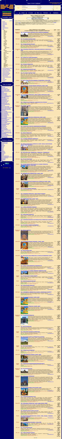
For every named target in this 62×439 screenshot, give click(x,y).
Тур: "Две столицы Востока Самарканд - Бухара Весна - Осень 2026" (35, 80)
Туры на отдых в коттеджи (6, 108)
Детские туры (3, 127)
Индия (5, 38)
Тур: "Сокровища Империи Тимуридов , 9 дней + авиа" (32, 241)
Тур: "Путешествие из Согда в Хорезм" (29, 275)
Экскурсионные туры (5, 100)
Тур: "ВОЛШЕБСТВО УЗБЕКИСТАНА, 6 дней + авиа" (32, 173)
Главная (16, 14)
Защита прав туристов (7, 13)
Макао (6, 46)
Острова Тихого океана (6, 70)
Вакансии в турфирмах (7, 15)
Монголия (5, 52)
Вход (59, 3)
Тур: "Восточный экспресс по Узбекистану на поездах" (33, 336)
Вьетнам (5, 36)
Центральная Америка (6, 73)
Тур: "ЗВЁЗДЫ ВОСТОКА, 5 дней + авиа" (29, 198)
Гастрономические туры (5, 104)
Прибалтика (4, 22)
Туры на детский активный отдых (6, 130)
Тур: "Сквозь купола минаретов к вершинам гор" (31, 265)
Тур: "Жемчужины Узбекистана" (27, 376)
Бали (5, 42)
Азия (3, 29)
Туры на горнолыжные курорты (6, 121)
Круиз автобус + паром (5, 89)
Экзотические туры (4, 101)
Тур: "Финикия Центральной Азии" (28, 69)
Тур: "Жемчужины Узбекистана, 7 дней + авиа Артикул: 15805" (34, 403)
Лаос (4, 49)
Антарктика (4, 79)
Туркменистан (6, 64)
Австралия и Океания (6, 69)
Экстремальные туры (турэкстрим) (5, 125)
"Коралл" (17, 265)
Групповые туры (4, 102)
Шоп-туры (3, 105)
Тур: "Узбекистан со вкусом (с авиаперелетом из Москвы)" (33, 126)
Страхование (3, 8)
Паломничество (4, 99)
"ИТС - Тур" (17, 57)
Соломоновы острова (8, 51)
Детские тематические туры (6, 131)
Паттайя (6, 60)
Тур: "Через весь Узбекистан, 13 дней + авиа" (30, 306)
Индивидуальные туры (5, 103)
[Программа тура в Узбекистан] (50, 36)
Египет (2, 148)
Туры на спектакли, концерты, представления (6, 118)
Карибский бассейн (5, 74)
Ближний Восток (5, 27)
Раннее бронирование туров (6, 86)
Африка (3, 26)
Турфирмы (55, 12)
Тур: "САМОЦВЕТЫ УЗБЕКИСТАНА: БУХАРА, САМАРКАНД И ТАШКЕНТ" (36, 292)
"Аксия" (17, 219)
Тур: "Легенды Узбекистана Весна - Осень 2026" (31, 422)
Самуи (6, 62)
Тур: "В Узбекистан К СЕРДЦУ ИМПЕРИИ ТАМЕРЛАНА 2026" (33, 270)
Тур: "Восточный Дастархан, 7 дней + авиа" (30, 297)
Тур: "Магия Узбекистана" (26, 132)
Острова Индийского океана (7, 68)
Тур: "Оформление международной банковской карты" (33, 363)
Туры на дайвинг (4, 122)
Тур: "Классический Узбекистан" (28, 285)
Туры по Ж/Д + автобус (5, 90)
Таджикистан (6, 58)
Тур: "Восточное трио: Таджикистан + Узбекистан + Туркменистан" (35, 152)
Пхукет (6, 61)
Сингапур (5, 57)
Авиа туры (3, 87)
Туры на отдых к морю (5, 106)
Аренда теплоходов (4, 134)
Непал (4, 54)
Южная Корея (6, 66)
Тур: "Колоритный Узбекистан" (27, 315)
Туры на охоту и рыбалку (5, 123)
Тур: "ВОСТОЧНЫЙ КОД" (26, 326)
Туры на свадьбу (4, 116)
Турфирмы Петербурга (10, 7)
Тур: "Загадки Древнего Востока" (28, 44)
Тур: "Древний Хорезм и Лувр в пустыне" (30, 410)
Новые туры (11, 6)
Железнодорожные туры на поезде (6, 91)
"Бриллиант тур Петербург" (17, 32)
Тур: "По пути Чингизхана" (26, 158)
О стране (31, 12)
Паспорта (45, 12)
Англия (2, 144)
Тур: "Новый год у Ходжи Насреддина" (29, 57)
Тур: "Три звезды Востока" (26, 368)
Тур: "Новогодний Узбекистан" (27, 214)
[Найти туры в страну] (11, 20)
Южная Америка (5, 75)
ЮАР (2, 160)
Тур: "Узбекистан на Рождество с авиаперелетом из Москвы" (34, 102)
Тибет (5, 48)
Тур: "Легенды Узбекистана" (27, 64)
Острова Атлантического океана (6, 78)
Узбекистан (5, 65)
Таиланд (5, 59)
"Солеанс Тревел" (17, 189)
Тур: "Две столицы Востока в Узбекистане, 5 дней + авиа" (33, 117)
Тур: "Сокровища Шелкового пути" (28, 396)
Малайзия (5, 50)
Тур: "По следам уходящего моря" (28, 38)
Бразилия (3, 145)
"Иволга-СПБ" (17, 85)
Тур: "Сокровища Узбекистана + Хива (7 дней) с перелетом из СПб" (35, 94)
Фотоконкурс (11, 8)
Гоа (5, 39)
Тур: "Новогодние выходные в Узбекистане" (30, 331)
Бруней (5, 34)
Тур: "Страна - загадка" (26, 105)
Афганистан (5, 31)
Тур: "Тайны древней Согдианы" (28, 432)
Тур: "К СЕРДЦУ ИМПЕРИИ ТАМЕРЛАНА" (29, 138)
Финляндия (3, 159)
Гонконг (5, 37)
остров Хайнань (7, 47)
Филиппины (3, 158)
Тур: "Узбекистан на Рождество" (28, 350)
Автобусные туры (4, 88)
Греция (2, 147)
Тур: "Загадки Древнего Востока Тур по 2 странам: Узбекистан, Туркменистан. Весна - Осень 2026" (34, 165)
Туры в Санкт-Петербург (4, 6)
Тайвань (5, 63)
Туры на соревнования (5, 119)
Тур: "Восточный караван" (26, 345)
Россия (3, 21)
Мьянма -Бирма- (6, 53)
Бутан (4, 35)
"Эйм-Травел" (17, 38)
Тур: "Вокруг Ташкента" (26, 230)
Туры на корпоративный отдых (6, 135)
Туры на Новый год (4, 157)
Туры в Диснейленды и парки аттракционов (6, 133)
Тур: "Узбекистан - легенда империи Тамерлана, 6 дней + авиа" (34, 85)
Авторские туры (4, 126)
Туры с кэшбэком (4, 137)
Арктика (3, 80)
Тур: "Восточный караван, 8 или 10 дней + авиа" (31, 387)
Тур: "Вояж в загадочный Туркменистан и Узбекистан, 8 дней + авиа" (36, 181)
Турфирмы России (3, 7)
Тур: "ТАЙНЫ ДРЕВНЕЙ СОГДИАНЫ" (29, 207)
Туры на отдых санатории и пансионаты (6, 109)
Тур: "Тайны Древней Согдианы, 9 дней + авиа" (31, 354)
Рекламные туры (4, 136)
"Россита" (17, 80)
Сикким (6, 40)
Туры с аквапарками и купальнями (5, 97)
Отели (23, 12)
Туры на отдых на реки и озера (6, 107)
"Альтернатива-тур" (17, 49)
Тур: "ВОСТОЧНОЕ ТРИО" (26, 250)
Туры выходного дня (5, 98)
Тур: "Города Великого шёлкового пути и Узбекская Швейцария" (35, 32)
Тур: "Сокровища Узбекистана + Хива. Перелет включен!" (33, 193)
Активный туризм (4, 120)
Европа (3, 25)
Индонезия (5, 41)
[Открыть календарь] (53, 9)
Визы (38, 12)
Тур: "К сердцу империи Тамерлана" (28, 188)
